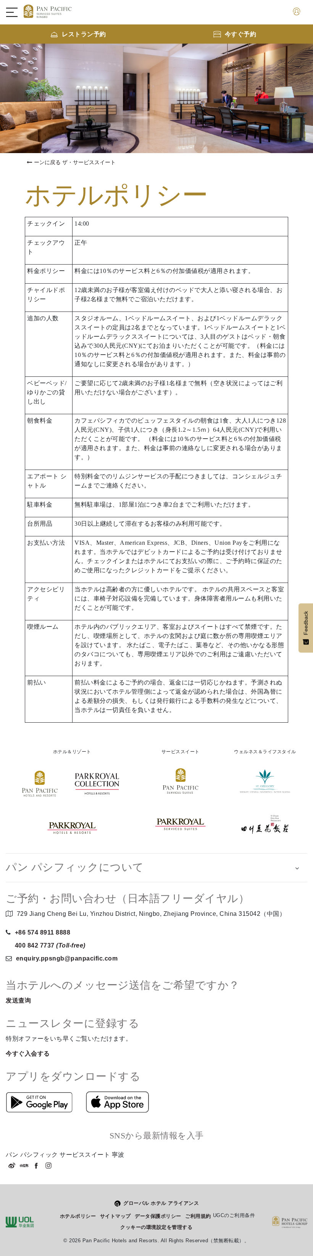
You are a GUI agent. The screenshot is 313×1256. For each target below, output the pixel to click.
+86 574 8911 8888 (43, 932)
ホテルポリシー (78, 1216)
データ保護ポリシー (158, 1216)
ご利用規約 (198, 1216)
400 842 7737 (50, 945)
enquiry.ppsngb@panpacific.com (67, 958)
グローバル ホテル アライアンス (161, 1203)
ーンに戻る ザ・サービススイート (75, 162)
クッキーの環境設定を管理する (156, 1227)
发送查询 (18, 1000)
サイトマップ (115, 1216)
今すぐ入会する (28, 1053)
